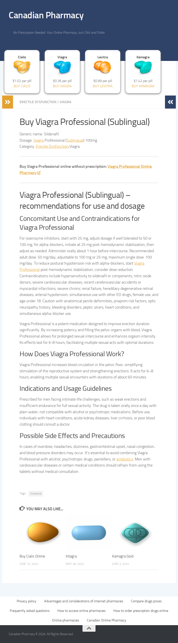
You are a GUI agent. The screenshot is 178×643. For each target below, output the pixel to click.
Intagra (71, 556)
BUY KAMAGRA (143, 86)
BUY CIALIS (22, 86)
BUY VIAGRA (62, 86)
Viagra (65, 102)
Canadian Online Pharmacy (106, 620)
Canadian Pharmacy (46, 15)
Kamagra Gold (123, 556)
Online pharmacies (65, 620)
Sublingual (75, 140)
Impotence (35, 493)
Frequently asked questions (29, 611)
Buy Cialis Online (32, 556)
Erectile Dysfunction (38, 102)
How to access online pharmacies (81, 611)
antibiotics (124, 459)
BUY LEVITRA (103, 86)
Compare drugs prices (146, 601)
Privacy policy (26, 601)
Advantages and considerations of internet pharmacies (83, 601)
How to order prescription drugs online (140, 611)
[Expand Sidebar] (7, 102)
